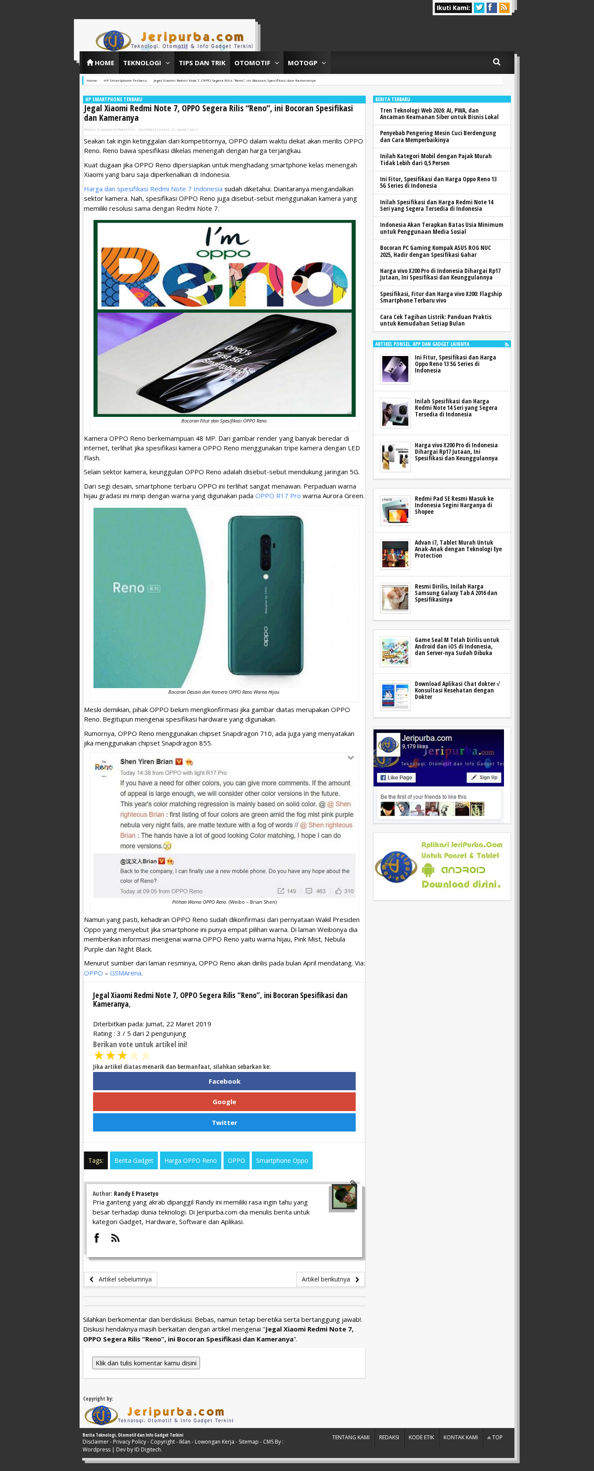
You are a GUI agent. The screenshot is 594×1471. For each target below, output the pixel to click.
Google (224, 1101)
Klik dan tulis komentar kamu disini (146, 1362)
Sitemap (249, 1441)
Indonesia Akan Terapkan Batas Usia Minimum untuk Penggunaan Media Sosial (442, 227)
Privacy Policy (129, 1441)
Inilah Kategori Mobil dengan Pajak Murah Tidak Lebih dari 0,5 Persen (436, 159)
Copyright (162, 1441)
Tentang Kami (351, 1437)
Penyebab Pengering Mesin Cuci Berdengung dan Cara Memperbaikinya (438, 136)
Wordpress (96, 1449)
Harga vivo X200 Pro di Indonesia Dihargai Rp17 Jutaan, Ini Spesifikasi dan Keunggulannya (440, 273)
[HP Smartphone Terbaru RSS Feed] (507, 344)
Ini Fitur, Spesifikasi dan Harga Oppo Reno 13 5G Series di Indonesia (438, 182)
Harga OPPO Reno (190, 1160)
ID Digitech (147, 1449)
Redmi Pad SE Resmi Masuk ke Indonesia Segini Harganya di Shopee (454, 505)
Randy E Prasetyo (118, 129)
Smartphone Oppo (282, 1160)
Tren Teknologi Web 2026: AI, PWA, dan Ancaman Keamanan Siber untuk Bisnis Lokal (439, 113)
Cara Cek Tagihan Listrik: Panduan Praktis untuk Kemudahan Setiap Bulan (435, 320)
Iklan (184, 1441)
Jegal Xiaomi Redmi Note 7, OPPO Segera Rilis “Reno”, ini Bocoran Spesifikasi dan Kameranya (218, 112)
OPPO (93, 972)
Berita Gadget (134, 1160)
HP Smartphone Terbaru (113, 99)
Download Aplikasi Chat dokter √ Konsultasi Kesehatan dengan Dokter (457, 690)
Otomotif (252, 62)
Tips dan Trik (202, 62)
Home (103, 62)
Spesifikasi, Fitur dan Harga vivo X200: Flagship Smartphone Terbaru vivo (441, 297)
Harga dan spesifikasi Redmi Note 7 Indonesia (153, 188)
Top (497, 1437)
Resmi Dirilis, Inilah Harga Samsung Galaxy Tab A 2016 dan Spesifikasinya (456, 593)
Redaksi (389, 1437)
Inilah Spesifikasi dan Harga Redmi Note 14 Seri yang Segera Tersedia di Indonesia (436, 205)
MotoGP (302, 62)
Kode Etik (421, 1437)
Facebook (224, 1081)
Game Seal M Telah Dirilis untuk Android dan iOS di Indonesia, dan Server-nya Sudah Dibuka (457, 646)
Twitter (224, 1122)
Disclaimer (96, 1441)
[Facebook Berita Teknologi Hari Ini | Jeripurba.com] (439, 775)
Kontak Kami (461, 1437)
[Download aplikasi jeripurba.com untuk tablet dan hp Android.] (439, 866)
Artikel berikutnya (328, 1279)
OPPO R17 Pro (278, 495)
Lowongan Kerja (214, 1441)
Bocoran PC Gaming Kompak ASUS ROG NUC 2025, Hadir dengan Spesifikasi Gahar (435, 250)
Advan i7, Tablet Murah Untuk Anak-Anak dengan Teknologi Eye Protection (458, 549)
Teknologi (142, 62)
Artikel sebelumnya (122, 1279)
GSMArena (125, 972)
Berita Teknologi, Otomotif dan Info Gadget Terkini (133, 1435)
